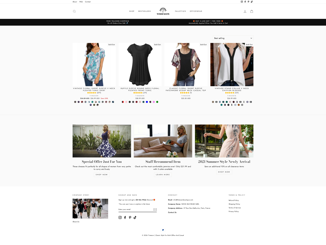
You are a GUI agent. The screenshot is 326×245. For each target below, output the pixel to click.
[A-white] (244, 102)
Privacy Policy (234, 211)
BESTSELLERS (144, 11)
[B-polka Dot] (228, 105)
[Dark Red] (136, 102)
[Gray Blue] (147, 102)
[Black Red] (123, 102)
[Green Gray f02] (99, 102)
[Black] (129, 102)
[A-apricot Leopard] (213, 102)
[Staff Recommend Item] (163, 141)
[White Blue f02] (89, 102)
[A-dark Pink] (230, 102)
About (75, 2)
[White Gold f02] (96, 102)
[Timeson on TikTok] (135, 217)
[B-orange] (238, 105)
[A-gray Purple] (247, 102)
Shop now (102, 174)
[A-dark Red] (233, 102)
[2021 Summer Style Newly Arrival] (224, 141)
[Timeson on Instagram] (120, 217)
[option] (118, 22)
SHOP (132, 11)
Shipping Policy (234, 204)
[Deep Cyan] (143, 102)
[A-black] (216, 102)
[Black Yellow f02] (94, 105)
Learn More (163, 174)
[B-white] (232, 105)
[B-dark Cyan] (221, 105)
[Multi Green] (157, 102)
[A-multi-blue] (235, 105)
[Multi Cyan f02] (85, 102)
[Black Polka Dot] (133, 102)
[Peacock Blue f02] (92, 102)
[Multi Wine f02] (106, 102)
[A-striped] (240, 102)
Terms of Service (235, 208)
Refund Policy (234, 200)
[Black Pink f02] (97, 105)
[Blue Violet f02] (91, 105)
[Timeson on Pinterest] (130, 217)
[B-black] (251, 102)
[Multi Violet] (154, 102)
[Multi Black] (150, 102)
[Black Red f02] (82, 102)
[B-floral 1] (225, 105)
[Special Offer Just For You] (102, 141)
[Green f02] (102, 102)
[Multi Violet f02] (78, 102)
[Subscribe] (155, 209)
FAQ (81, 2)
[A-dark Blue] (223, 102)
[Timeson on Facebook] (125, 217)
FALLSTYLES (180, 11)
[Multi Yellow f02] (109, 102)
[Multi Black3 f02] (75, 102)
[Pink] (126, 102)
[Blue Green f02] (113, 102)
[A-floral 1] (237, 102)
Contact (88, 2)
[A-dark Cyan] (227, 102)
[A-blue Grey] (220, 102)
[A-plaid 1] (242, 105)
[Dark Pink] (140, 102)
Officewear (196, 11)
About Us (76, 221)
